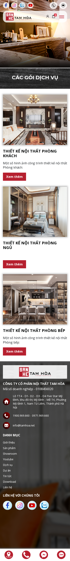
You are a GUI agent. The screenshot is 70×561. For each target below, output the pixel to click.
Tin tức (7, 476)
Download (9, 481)
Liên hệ (7, 487)
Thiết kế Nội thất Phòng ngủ (30, 245)
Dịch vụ (8, 465)
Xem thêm (14, 177)
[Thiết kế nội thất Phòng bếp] (35, 299)
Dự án (7, 470)
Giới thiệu (9, 442)
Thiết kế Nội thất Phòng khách (30, 153)
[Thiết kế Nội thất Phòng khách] (35, 120)
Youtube (8, 459)
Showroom (10, 453)
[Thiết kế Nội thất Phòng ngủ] (35, 212)
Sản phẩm (9, 448)
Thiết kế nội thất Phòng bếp (34, 330)
